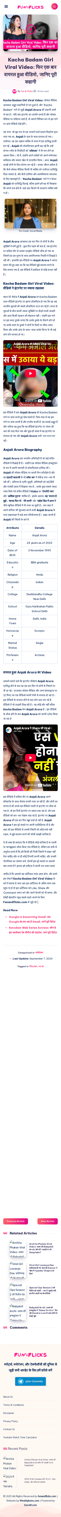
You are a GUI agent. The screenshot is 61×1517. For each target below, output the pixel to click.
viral (41, 966)
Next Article (47, 1221)
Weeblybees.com (29, 1500)
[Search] (54, 6)
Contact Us (9, 1429)
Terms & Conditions (13, 1405)
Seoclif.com (30, 1505)
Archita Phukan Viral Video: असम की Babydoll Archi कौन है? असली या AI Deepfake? (41, 1248)
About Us (8, 1396)
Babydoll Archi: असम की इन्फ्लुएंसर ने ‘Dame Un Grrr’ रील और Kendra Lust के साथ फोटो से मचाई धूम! (43, 1311)
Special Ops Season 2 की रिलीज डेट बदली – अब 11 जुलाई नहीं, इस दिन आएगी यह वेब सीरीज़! (42, 1290)
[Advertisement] (30, 1092)
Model (33, 966)
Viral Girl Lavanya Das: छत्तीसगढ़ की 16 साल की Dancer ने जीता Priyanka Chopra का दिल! (43, 1269)
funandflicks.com (47, 1496)
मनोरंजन (39, 952)
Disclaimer (8, 1413)
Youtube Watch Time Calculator (20, 1437)
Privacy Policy (10, 1421)
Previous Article (15, 1221)
